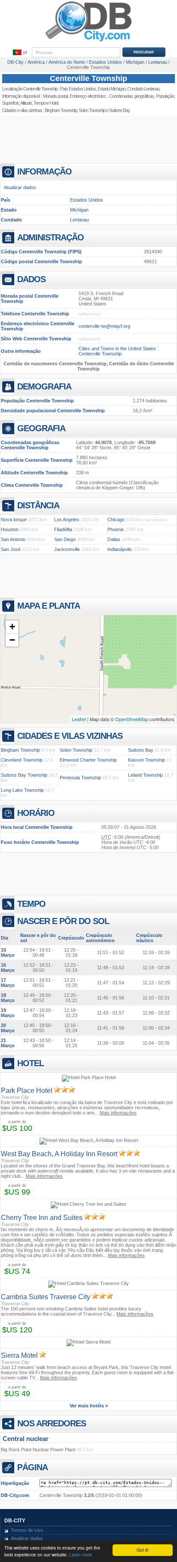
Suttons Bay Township (24, 775)
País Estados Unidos (78, 88)
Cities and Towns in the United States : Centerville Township (119, 351)
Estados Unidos (86, 199)
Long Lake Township (22, 790)
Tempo (40, 103)
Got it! (143, 1549)
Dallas (113, 539)
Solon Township (92, 110)
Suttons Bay (140, 750)
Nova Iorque (14, 519)
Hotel (53, 103)
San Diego (65, 539)
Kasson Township (146, 759)
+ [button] (12, 626)
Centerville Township (88, 78)
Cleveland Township (22, 759)
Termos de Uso (27, 1530)
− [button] (12, 640)
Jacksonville (67, 549)
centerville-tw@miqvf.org (104, 326)
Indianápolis (119, 549)
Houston (9, 529)
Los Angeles (66, 519)
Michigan (79, 209)
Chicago (116, 519)
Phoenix (115, 529)
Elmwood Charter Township (88, 759)
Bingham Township (61, 110)
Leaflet (79, 719)
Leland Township (145, 775)
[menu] (19, 52)
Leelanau (79, 219)
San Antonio (13, 539)
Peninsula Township (80, 777)
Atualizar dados (20, 187)
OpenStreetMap (131, 719)
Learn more (80, 1554)
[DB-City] (88, 41)
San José (11, 549)
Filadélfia (63, 529)
